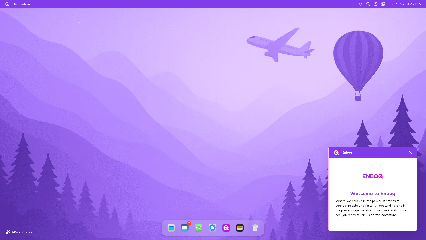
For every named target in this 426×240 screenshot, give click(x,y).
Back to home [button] (22, 4)
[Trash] (255, 227)
